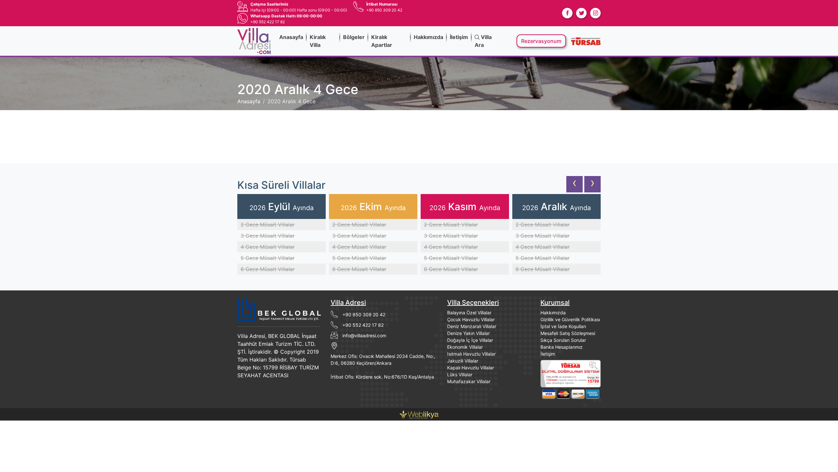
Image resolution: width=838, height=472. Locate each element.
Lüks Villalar (459, 374)
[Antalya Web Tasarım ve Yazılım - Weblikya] (419, 414)
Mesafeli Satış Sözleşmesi (567, 333)
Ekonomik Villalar (465, 347)
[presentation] (574, 184)
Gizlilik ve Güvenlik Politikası (570, 319)
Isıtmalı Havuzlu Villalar (471, 354)
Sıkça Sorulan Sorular (563, 340)
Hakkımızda (428, 37)
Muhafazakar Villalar (468, 381)
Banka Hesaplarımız (561, 347)
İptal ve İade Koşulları (563, 326)
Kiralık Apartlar (381, 41)
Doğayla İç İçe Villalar (470, 340)
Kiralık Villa (318, 41)
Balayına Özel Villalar (469, 312)
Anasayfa (291, 37)
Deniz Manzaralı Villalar (471, 326)
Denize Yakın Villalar (468, 333)
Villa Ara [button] (483, 41)
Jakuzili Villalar (462, 361)
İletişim (459, 37)
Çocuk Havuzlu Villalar (471, 319)
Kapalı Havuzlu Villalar (470, 367)
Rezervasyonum (541, 41)
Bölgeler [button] (354, 37)
